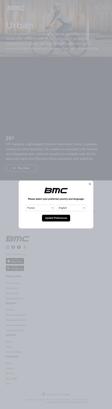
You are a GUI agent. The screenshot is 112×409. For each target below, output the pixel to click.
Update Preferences (56, 218)
